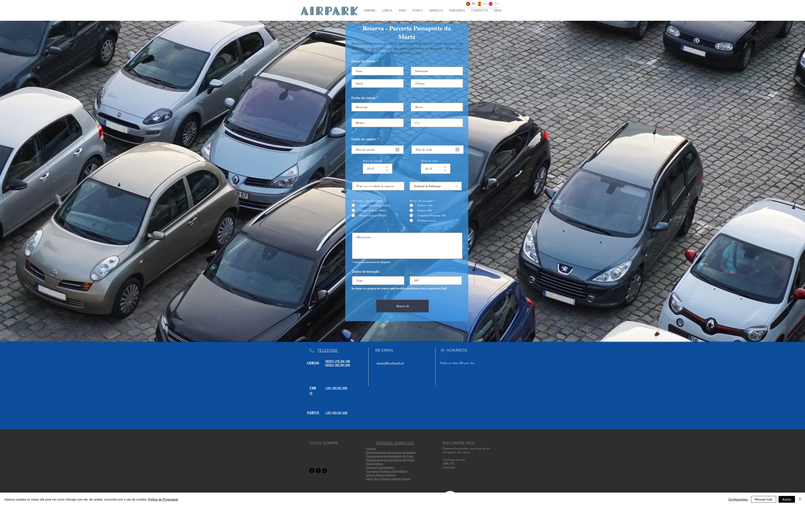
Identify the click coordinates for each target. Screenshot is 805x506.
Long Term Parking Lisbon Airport (388, 478)
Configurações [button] (738, 499)
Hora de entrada (373, 160)
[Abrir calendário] (397, 149)
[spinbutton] (374, 168)
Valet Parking (374, 463)
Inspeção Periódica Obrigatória (386, 471)
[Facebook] (311, 470)
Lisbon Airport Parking (381, 475)
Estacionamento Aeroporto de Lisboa (390, 452)
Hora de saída (429, 160)
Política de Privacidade (163, 499)
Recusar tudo (764, 499)
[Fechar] (799, 499)
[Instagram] (318, 470)
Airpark (371, 448)
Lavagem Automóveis (380, 467)
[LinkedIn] (324, 470)
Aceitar (786, 499)
